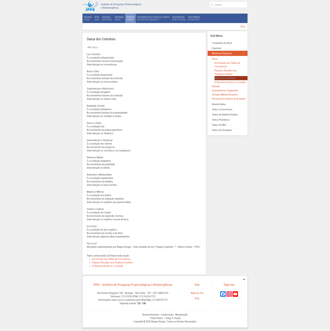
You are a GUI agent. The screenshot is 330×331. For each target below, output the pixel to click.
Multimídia (194, 18)
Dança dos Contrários (225, 78)
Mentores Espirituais (222, 53)
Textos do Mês (219, 125)
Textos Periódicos (221, 119)
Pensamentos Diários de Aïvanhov (229, 98)
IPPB (97, 18)
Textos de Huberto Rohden (225, 114)
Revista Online (219, 104)
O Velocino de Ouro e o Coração (107, 266)
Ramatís (216, 86)
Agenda (107, 18)
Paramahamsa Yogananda (225, 90)
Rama (215, 58)
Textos (130, 18)
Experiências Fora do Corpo (153, 18)
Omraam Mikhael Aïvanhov (225, 94)
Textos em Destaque (222, 130)
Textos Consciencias (222, 109)
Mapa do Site (197, 293)
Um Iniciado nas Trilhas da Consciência (111, 259)
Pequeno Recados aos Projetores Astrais (112, 262)
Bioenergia (178, 18)
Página (88, 18)
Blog (243, 26)
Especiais (216, 48)
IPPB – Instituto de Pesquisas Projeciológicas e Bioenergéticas (133, 284)
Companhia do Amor (222, 43)
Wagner (119, 18)
